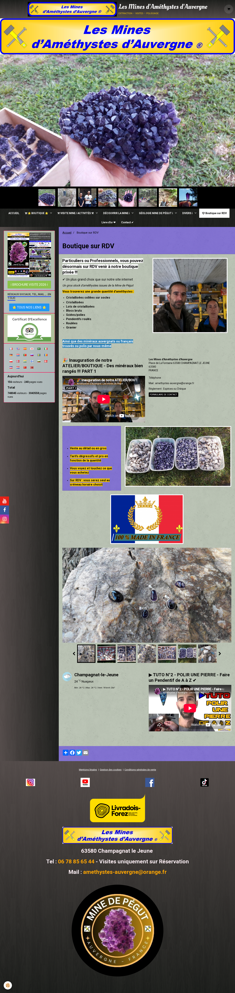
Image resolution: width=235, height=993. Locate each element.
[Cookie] (8, 985)
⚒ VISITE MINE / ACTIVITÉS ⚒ (75, 213)
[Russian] (31, 355)
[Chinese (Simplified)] (24, 367)
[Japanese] (31, 348)
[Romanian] (45, 355)
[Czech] (11, 367)
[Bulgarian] (38, 361)
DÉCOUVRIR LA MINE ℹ (116, 213)
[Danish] (45, 361)
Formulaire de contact (163, 394)
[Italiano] (45, 348)
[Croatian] (18, 367)
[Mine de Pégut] (117, 930)
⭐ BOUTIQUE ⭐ (38, 213)
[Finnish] (31, 361)
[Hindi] (24, 361)
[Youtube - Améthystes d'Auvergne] (85, 782)
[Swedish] (38, 355)
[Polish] (11, 361)
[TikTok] (204, 782)
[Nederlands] (18, 355)
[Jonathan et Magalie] (190, 295)
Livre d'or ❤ (109, 222)
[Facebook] (150, 782)
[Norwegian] (18, 361)
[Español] (24, 348)
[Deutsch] (11, 355)
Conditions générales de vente (140, 769)
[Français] (11, 348)
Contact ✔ (127, 222)
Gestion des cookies (111, 769)
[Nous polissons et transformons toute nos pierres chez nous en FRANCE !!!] (147, 518)
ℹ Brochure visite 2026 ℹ (29, 284)
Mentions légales (88, 769)
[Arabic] (38, 348)
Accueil (66, 232)
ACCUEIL (13, 213)
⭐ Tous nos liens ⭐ (29, 307)
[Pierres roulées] (178, 456)
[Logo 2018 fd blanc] (117, 835)
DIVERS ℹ (187, 213)
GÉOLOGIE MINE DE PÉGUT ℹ (156, 213)
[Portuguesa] (24, 355)
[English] (18, 348)
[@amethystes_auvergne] (30, 782)
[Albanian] (31, 367)
